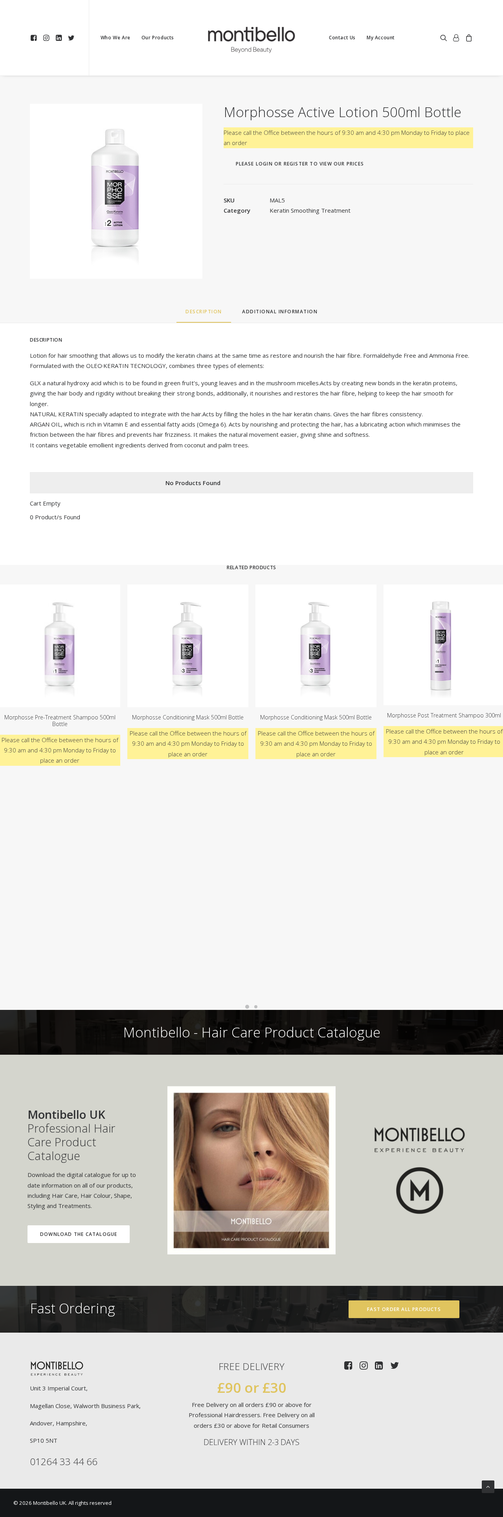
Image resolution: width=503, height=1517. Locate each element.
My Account (381, 37)
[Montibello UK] (251, 37)
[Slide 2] (256, 1007)
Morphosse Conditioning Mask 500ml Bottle (188, 717)
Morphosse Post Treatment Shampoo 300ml (444, 715)
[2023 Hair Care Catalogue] (251, 1170)
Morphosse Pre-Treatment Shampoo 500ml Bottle (60, 720)
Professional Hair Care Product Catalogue (71, 1135)
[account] (456, 37)
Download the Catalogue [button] (78, 1234)
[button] (35, 37)
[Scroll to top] (488, 1486)
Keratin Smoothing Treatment (310, 210)
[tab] (280, 314)
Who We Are (115, 37)
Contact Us (342, 37)
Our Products (157, 37)
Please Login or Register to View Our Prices (300, 163)
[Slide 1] (247, 1007)
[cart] (468, 37)
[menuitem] (35, 37)
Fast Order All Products (404, 1309)
